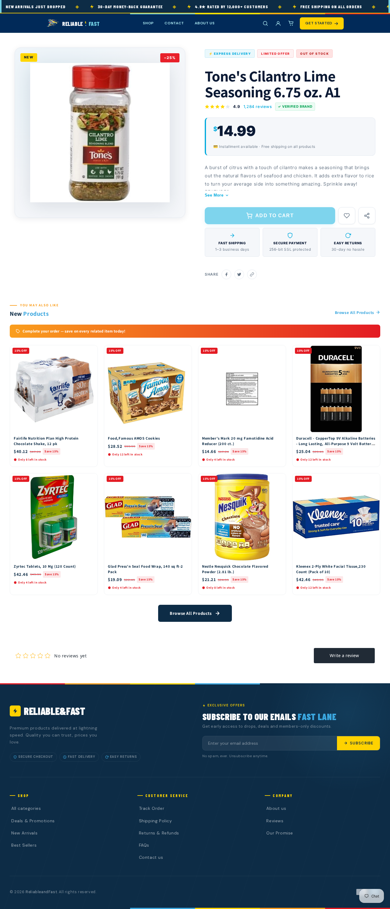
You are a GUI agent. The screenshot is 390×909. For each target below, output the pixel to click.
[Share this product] (366, 215)
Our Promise (279, 833)
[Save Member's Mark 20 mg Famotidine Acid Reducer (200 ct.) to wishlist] (278, 351)
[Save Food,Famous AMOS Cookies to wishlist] (184, 351)
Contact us (151, 857)
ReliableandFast (41, 892)
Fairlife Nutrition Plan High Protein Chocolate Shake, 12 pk (46, 441)
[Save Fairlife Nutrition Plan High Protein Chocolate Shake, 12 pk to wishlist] (90, 351)
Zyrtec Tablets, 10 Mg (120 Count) (45, 566)
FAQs (144, 845)
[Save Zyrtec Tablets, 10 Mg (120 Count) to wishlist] (90, 479)
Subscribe (361, 743)
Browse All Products (354, 312)
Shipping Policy (155, 821)
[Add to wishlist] (346, 215)
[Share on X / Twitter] (239, 274)
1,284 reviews (257, 106)
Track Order (152, 808)
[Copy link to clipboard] (252, 274)
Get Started (318, 23)
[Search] (265, 23)
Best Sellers (24, 845)
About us (276, 808)
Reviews (274, 821)
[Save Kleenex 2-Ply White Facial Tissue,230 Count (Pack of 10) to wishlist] (373, 479)
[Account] (278, 23)
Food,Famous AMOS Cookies (134, 438)
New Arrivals (24, 833)
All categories (26, 808)
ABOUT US (205, 23)
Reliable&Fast (54, 711)
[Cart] (291, 23)
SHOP (148, 23)
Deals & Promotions (33, 821)
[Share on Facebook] (226, 274)
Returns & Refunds (159, 833)
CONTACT (174, 23)
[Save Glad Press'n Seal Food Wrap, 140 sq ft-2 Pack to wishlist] (184, 479)
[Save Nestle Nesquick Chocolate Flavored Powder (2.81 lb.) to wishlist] (278, 479)
